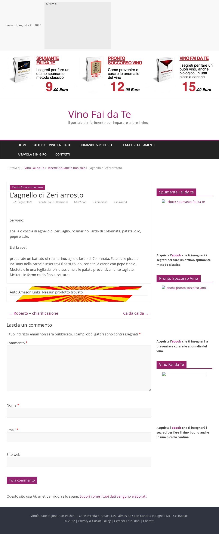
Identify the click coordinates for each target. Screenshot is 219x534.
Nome (13, 405)
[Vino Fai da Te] (11, 149)
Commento (17, 343)
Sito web (13, 454)
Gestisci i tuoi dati (127, 521)
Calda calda (136, 313)
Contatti (62, 154)
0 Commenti (99, 202)
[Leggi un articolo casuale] (208, 149)
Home (22, 145)
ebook (176, 255)
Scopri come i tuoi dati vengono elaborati (113, 496)
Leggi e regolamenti (138, 145)
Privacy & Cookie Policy (94, 521)
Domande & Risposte (96, 145)
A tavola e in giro (32, 154)
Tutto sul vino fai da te (51, 145)
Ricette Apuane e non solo (66, 168)
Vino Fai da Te (99, 114)
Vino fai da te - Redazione (53, 202)
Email (12, 430)
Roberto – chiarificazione (33, 313)
